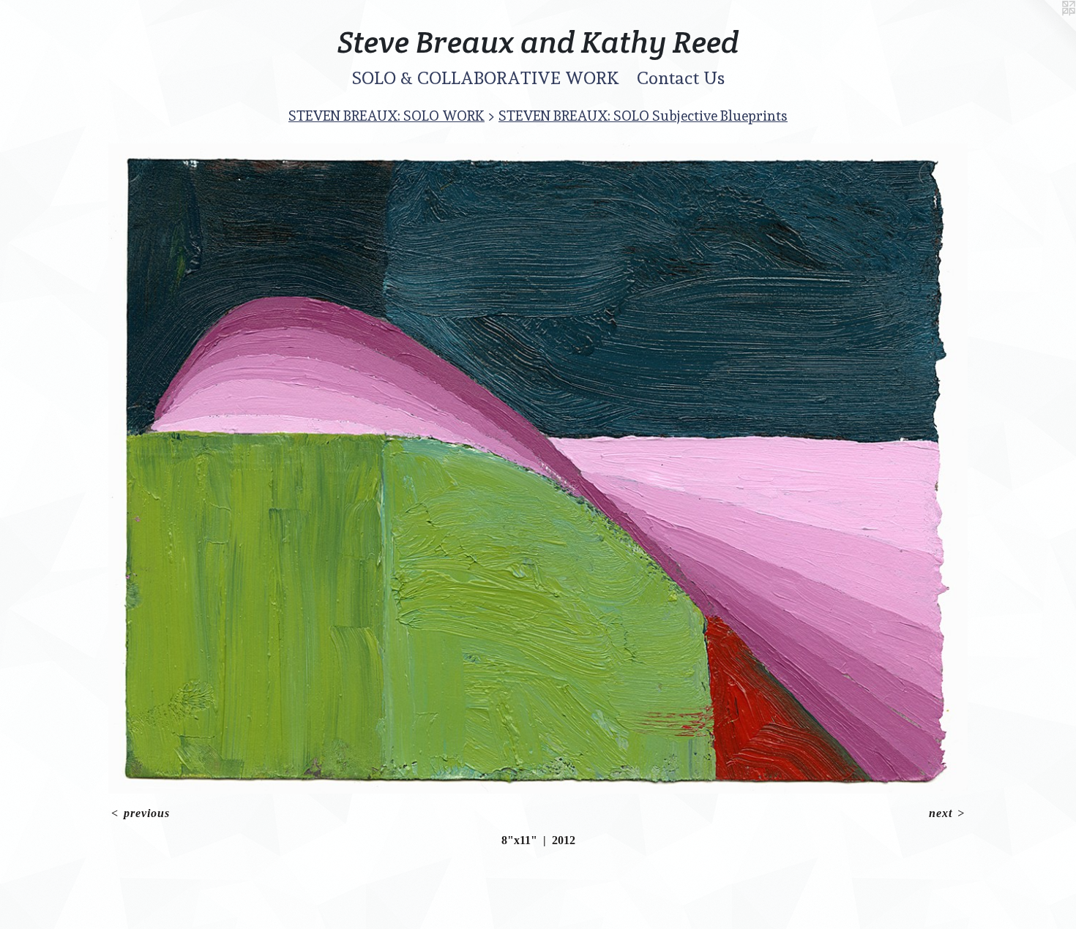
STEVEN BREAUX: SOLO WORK (386, 116)
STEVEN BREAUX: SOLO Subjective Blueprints (643, 116)
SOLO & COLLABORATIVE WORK (485, 78)
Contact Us (681, 78)
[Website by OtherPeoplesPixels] (1046, 29)
